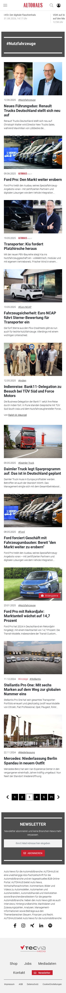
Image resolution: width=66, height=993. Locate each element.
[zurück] (7, 797)
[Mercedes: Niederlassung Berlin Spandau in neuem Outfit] (33, 731)
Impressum (9, 984)
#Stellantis (35, 679)
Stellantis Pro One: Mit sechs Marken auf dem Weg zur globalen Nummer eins (32, 689)
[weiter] (58, 797)
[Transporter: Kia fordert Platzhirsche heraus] (33, 216)
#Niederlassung (26, 752)
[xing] (32, 925)
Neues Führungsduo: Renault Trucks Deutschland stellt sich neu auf (32, 110)
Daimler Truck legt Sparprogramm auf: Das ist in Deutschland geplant (32, 471)
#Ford (21, 531)
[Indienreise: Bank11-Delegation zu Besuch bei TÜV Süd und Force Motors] (33, 359)
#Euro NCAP (24, 307)
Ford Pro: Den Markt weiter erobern (33, 179)
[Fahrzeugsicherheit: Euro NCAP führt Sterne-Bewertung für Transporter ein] (33, 285)
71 (51, 797)
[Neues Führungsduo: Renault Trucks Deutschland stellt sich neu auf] (33, 78)
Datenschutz (32, 984)
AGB (21, 984)
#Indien (22, 380)
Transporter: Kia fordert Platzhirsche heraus (23, 246)
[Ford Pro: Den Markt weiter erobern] (33, 152)
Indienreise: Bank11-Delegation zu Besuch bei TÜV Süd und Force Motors (32, 391)
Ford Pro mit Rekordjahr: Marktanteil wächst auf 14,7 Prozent (27, 616)
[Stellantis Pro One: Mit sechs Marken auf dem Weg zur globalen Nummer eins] (33, 657)
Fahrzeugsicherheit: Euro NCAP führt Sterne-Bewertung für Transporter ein (30, 317)
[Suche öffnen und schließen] (50, 5)
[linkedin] (41, 925)
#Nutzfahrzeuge (27, 100)
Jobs (27, 964)
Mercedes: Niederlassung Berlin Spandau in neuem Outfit (30, 760)
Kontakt (19, 973)
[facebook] (15, 925)
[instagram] (23, 925)
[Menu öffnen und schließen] (6, 5)
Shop (13, 964)
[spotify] (50, 925)
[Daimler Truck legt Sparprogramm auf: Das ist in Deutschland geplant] (33, 441)
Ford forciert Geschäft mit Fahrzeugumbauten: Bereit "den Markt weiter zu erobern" (30, 542)
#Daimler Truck (26, 463)
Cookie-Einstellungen (52, 984)
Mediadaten (47, 964)
